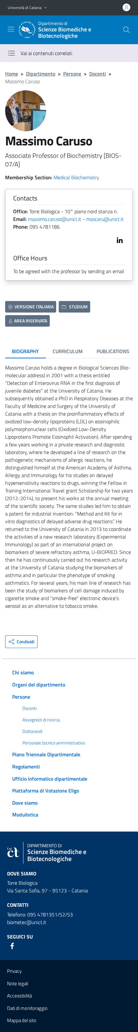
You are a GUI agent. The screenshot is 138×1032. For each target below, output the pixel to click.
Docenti (97, 73)
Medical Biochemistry (76, 177)
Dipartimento (40, 73)
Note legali (17, 983)
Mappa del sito (21, 1020)
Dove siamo (25, 803)
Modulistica (25, 814)
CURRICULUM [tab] (68, 351)
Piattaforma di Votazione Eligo (45, 790)
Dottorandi (32, 731)
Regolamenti (26, 766)
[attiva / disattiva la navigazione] (11, 29)
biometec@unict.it (26, 922)
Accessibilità (19, 995)
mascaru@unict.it (105, 219)
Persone (72, 73)
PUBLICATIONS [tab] (113, 351)
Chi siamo (23, 672)
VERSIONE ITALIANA (34, 306)
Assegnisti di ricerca (41, 719)
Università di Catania (24, 7)
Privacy (14, 971)
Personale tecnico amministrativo (53, 742)
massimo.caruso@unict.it (54, 219)
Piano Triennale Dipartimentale (46, 754)
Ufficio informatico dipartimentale (49, 779)
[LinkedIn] (118, 239)
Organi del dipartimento (38, 684)
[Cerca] (126, 30)
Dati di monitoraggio (27, 1008)
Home (11, 73)
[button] (45, 7)
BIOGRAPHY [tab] (25, 351)
